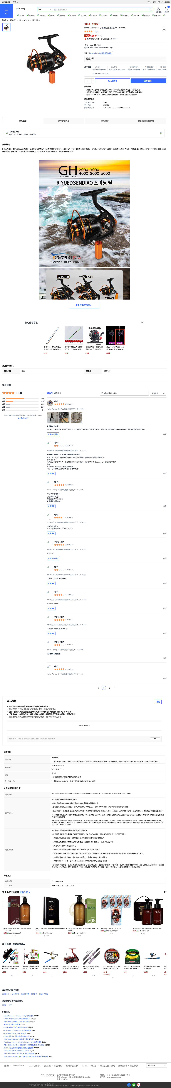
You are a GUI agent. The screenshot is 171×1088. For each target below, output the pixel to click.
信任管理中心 (58, 1065)
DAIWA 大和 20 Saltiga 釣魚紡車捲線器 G (17, 1019)
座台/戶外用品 (43, 994)
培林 (10, 1005)
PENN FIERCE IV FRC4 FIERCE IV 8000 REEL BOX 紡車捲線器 (24, 1045)
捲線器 (4, 1005)
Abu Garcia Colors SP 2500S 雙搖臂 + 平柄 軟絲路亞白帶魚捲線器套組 (26, 1056)
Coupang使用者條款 (33, 1065)
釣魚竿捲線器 (36, 20)
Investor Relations (18, 1065)
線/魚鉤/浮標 (25, 994)
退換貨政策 (47, 1065)
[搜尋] (150, 9)
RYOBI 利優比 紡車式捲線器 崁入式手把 (16, 1051)
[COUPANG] (47, 1076)
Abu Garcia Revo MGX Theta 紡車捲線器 (17, 1022)
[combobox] (158, 393)
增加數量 (93, 82)
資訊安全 (93, 1065)
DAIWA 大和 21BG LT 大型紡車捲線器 (16, 1027)
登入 (149, 2)
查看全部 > (25, 892)
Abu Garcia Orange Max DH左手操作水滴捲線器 (19, 1054)
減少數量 (93, 80)
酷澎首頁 (5, 20)
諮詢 (158, 702)
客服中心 (160, 2)
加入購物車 (112, 81)
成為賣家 (167, 2)
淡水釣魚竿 (5, 994)
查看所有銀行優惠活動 (101, 73)
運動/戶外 (13, 20)
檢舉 (155, 739)
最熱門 (50, 393)
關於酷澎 (6, 1065)
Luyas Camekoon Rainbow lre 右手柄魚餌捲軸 (18, 1016)
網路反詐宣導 (134, 1065)
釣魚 (19, 20)
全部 (40, 9)
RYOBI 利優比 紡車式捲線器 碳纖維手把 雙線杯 (19, 1048)
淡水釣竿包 (15, 994)
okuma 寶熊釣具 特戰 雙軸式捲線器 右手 (16, 1036)
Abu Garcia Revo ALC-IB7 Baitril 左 (15, 1033)
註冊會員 (154, 2)
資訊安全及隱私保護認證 (107, 1065)
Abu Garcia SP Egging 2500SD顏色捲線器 (17, 1030)
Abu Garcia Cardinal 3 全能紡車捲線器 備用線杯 (19, 1039)
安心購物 (84, 1065)
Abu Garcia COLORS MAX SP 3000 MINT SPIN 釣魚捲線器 (22, 1042)
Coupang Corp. (100, 53)
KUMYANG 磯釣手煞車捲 (12, 1024)
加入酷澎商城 (122, 1065)
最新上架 (57, 393)
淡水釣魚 (26, 20)
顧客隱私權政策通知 (72, 1065)
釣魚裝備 (34, 994)
